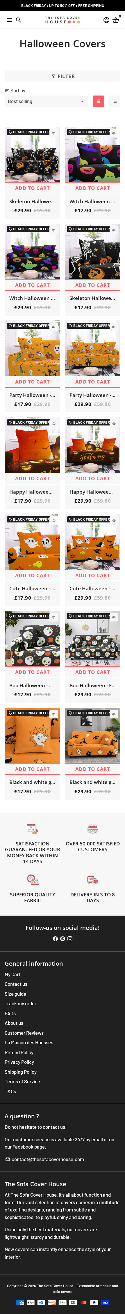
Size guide (15, 994)
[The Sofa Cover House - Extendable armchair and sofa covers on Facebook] (55, 938)
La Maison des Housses (29, 1042)
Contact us (16, 984)
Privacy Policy (19, 1062)
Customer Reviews (24, 1033)
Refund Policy (19, 1052)
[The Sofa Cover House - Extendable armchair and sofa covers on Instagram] (69, 938)
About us (14, 1023)
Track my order (20, 1003)
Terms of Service (22, 1081)
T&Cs (10, 1091)
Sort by (15, 90)
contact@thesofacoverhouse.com (44, 1159)
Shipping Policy (21, 1072)
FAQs (10, 1013)
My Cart (12, 974)
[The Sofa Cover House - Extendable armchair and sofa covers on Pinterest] (62, 938)
